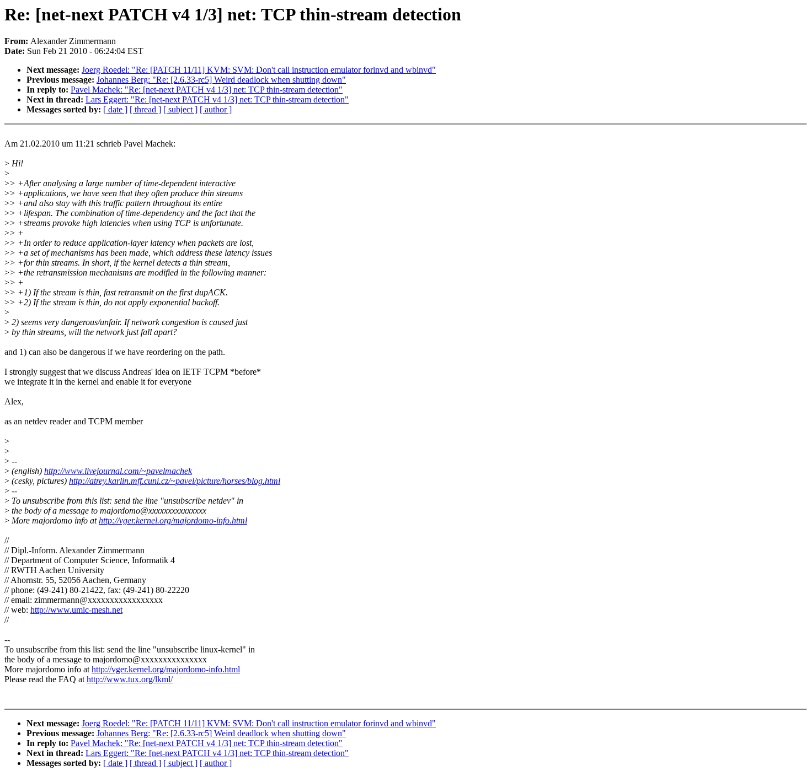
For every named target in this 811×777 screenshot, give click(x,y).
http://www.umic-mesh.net (76, 609)
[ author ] (216, 109)
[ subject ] (180, 109)
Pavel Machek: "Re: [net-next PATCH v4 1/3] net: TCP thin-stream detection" (207, 89)
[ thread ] (145, 109)
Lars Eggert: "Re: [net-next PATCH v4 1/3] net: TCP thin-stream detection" (217, 99)
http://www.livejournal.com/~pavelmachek (118, 471)
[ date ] (115, 109)
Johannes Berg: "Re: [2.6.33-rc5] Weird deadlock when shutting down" (221, 79)
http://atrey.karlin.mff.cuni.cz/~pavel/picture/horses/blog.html (174, 480)
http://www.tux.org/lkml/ (130, 679)
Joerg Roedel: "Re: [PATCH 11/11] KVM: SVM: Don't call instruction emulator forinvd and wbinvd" (259, 69)
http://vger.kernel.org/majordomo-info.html (173, 520)
